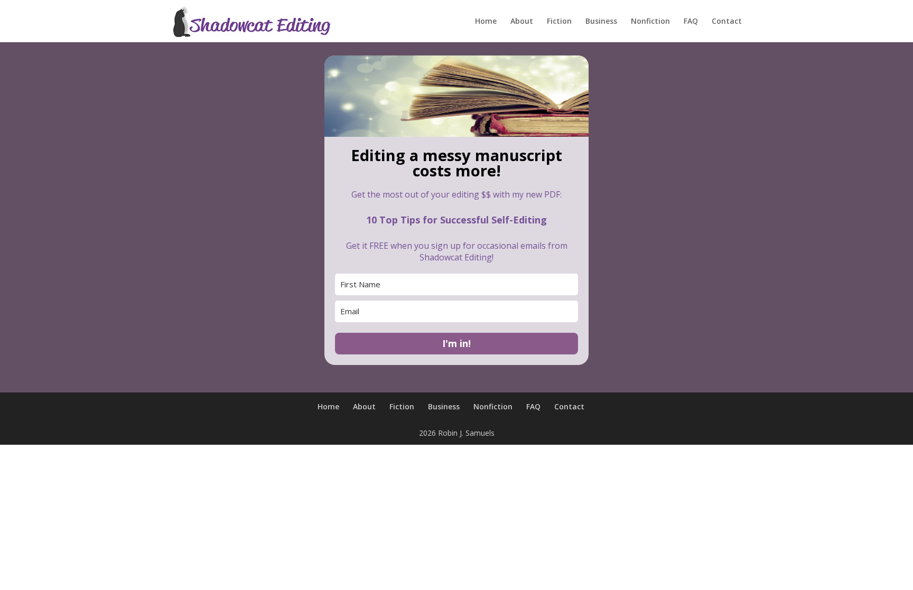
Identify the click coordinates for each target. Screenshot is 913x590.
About (521, 21)
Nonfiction (650, 21)
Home (486, 21)
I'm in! (456, 343)
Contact (727, 21)
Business (601, 21)
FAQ (691, 21)
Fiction (559, 21)
